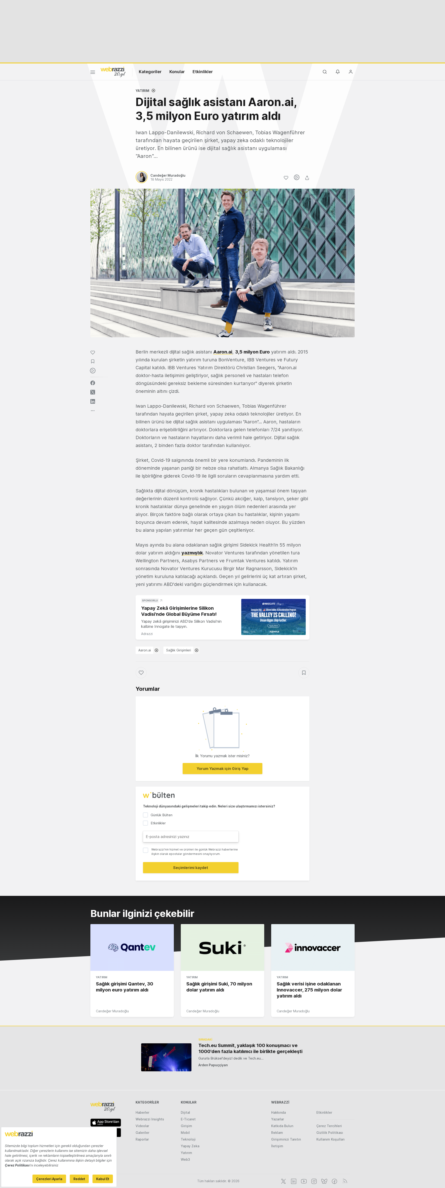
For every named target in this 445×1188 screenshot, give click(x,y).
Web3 (185, 1159)
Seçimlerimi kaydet (190, 867)
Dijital (185, 1112)
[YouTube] (303, 1181)
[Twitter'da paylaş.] (92, 392)
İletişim (277, 1146)
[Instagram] (313, 1181)
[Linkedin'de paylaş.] (92, 401)
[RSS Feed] (344, 1181)
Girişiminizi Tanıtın (286, 1139)
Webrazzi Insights (150, 1119)
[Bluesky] (324, 1181)
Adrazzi (147, 634)
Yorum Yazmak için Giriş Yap (222, 768)
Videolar (142, 1126)
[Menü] (92, 73)
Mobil (185, 1133)
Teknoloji (188, 1139)
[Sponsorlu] (273, 617)
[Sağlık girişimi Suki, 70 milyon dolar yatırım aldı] (222, 947)
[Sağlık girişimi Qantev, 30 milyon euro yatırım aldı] (132, 947)
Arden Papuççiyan (213, 1065)
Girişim (186, 1126)
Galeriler (142, 1133)
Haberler (142, 1112)
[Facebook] (334, 1181)
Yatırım (142, 91)
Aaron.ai (144, 650)
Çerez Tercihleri (329, 1126)
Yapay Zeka (190, 1146)
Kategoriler (150, 71)
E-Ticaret (188, 1119)
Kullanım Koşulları (330, 1139)
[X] (283, 1181)
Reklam (277, 1133)
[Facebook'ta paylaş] (92, 383)
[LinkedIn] (293, 1181)
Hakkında (278, 1112)
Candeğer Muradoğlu (112, 1011)
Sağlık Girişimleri (178, 650)
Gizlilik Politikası (329, 1133)
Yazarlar (277, 1119)
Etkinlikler (203, 71)
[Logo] (113, 71)
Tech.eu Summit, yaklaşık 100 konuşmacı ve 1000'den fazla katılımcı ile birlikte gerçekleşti (250, 1048)
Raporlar (142, 1139)
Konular (177, 71)
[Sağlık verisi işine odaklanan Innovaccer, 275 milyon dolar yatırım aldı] (313, 947)
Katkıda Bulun (282, 1126)
